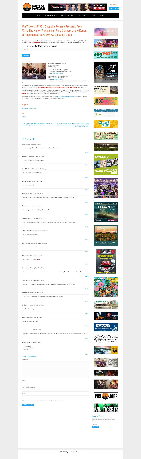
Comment (25, 359)
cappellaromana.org (57, 73)
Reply (86, 152)
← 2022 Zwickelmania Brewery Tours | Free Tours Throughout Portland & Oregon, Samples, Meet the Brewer (37, 124)
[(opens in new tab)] (77, 7)
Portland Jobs (50, 15)
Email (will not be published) (29, 387)
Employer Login (113, 4)
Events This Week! (67, 15)
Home (38, 15)
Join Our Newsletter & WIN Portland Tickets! (39, 46)
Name (24, 380)
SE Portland (29, 108)
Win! (94, 15)
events (34, 108)
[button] (57, 15)
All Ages (24, 108)
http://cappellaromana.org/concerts (66, 96)
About (102, 15)
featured (24, 116)
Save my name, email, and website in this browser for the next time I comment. (43, 400)
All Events (82, 15)
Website (24, 394)
